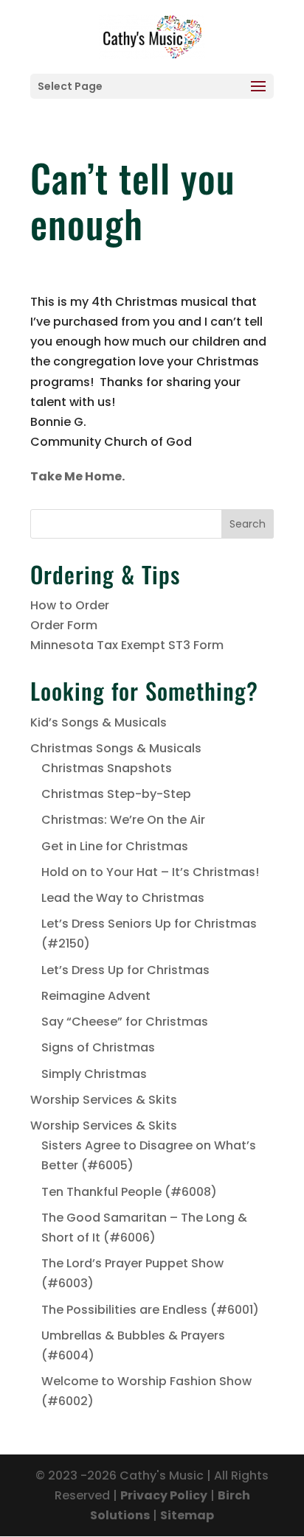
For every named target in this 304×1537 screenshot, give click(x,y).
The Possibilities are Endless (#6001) (150, 1309)
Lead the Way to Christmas (122, 897)
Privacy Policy (163, 1495)
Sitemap (187, 1515)
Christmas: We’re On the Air (123, 819)
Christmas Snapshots (106, 768)
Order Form (63, 625)
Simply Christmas (94, 1073)
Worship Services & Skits (103, 1099)
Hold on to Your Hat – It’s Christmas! (150, 872)
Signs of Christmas (98, 1047)
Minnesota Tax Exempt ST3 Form (127, 645)
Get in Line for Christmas (114, 846)
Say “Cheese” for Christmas (124, 1021)
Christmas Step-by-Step (116, 793)
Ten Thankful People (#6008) (129, 1191)
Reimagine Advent (96, 995)
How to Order (69, 605)
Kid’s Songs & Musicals (98, 722)
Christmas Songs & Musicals (115, 748)
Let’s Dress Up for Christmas (125, 970)
